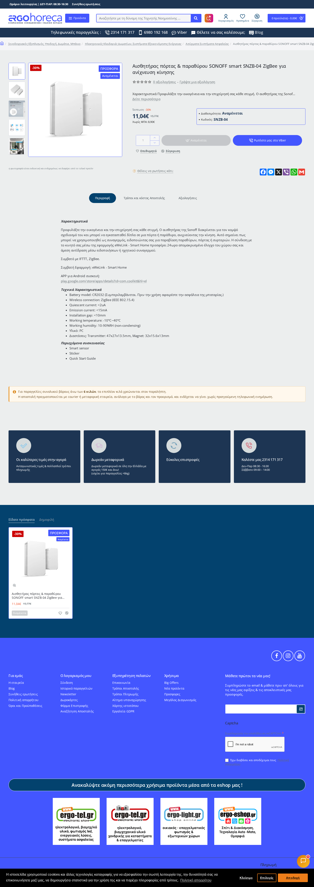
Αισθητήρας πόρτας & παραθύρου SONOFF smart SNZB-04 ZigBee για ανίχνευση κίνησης (37, 596)
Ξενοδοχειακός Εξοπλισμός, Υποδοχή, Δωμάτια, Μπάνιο (44, 44)
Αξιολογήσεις (188, 198)
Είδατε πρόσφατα (22, 520)
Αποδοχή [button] (293, 878)
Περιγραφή (102, 198)
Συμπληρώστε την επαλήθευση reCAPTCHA (253, 733)
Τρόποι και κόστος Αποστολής (144, 198)
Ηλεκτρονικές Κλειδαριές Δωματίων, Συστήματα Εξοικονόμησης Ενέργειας (133, 44)
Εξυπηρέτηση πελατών (131, 676)
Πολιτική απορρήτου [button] (195, 880)
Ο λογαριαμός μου (75, 676)
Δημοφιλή (46, 520)
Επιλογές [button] (267, 878)
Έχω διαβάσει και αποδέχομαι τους (257, 762)
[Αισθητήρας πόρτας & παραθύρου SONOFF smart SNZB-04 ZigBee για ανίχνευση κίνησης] (40, 559)
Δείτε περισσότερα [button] (146, 99)
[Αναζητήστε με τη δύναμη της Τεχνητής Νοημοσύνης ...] (196, 18)
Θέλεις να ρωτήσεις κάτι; (155, 171)
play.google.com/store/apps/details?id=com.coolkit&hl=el (104, 281)
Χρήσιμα (171, 676)
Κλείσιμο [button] (246, 878)
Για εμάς (16, 676)
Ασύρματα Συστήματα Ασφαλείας (207, 44)
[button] (16, 64)
